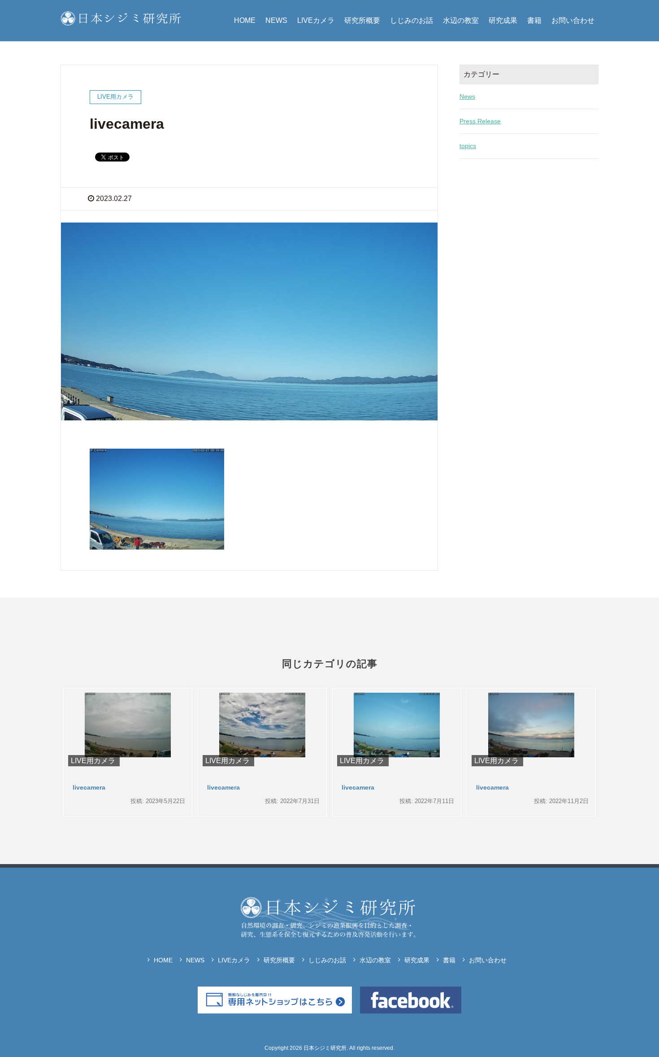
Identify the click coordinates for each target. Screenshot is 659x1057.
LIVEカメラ (315, 20)
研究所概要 (362, 20)
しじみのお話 (411, 20)
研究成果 (503, 20)
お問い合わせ (572, 20)
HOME (245, 20)
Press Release (480, 121)
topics (468, 145)
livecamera (89, 787)
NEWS (276, 20)
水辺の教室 (461, 20)
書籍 (534, 20)
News (467, 96)
